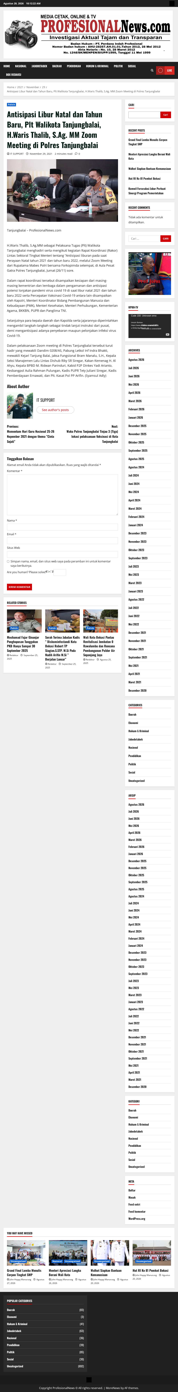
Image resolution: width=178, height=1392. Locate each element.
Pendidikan (74, 66)
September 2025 (137, 450)
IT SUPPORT (17, 153)
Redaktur (14, 655)
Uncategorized (136, 781)
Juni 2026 (134, 376)
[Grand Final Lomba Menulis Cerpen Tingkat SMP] (26, 1253)
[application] (149, 326)
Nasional (20, 66)
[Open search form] (152, 70)
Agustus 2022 (136, 599)
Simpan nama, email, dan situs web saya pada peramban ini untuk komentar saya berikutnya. (61, 563)
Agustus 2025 (136, 459)
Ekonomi (133, 723)
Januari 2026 (135, 417)
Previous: (30, 433)
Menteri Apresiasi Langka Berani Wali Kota (65, 1272)
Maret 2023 (134, 583)
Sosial (132, 66)
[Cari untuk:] (144, 238)
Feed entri (134, 1204)
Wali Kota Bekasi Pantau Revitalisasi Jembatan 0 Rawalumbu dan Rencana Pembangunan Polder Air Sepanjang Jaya (99, 646)
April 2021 (134, 674)
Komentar (14, 471)
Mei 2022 (133, 624)
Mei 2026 (133, 384)
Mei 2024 (133, 492)
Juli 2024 (133, 475)
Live (169, 70)
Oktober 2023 (136, 550)
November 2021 (137, 641)
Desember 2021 (137, 632)
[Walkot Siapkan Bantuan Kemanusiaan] (110, 1253)
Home (6, 66)
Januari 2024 (135, 525)
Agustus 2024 (136, 467)
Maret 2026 (135, 401)
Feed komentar (136, 1211)
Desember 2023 (137, 533)
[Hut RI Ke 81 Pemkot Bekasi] (152, 1253)
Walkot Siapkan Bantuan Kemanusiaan (149, 168)
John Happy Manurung (20, 1279)
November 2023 (137, 541)
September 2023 (137, 558)
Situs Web (13, 548)
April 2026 (134, 392)
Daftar (131, 1190)
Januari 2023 (135, 591)
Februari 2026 (136, 409)
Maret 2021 (134, 682)
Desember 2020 (137, 690)
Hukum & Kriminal (97, 66)
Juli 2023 (133, 566)
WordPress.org (136, 1218)
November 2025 (137, 434)
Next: (92, 433)
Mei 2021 (133, 666)
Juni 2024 (133, 484)
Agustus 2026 (136, 359)
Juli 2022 (133, 608)
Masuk (132, 1197)
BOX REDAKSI (13, 74)
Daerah (57, 66)
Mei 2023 (133, 574)
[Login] (172, 3)
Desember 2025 (137, 426)
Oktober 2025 (136, 442)
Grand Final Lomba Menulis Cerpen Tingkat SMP (24, 1272)
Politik (118, 66)
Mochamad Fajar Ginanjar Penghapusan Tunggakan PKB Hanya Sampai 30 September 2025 (23, 644)
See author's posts (55, 410)
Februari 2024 (136, 517)
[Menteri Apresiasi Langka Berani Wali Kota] (68, 1253)
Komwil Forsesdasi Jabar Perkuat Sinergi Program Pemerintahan (147, 190)
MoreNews (113, 1388)
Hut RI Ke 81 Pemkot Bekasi (144, 178)
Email (11, 534)
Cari (131, 105)
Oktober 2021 (136, 649)
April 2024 (134, 500)
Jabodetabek (39, 66)
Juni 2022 (133, 616)
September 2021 (137, 657)
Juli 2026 (133, 368)
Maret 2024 (134, 508)
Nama (12, 520)
